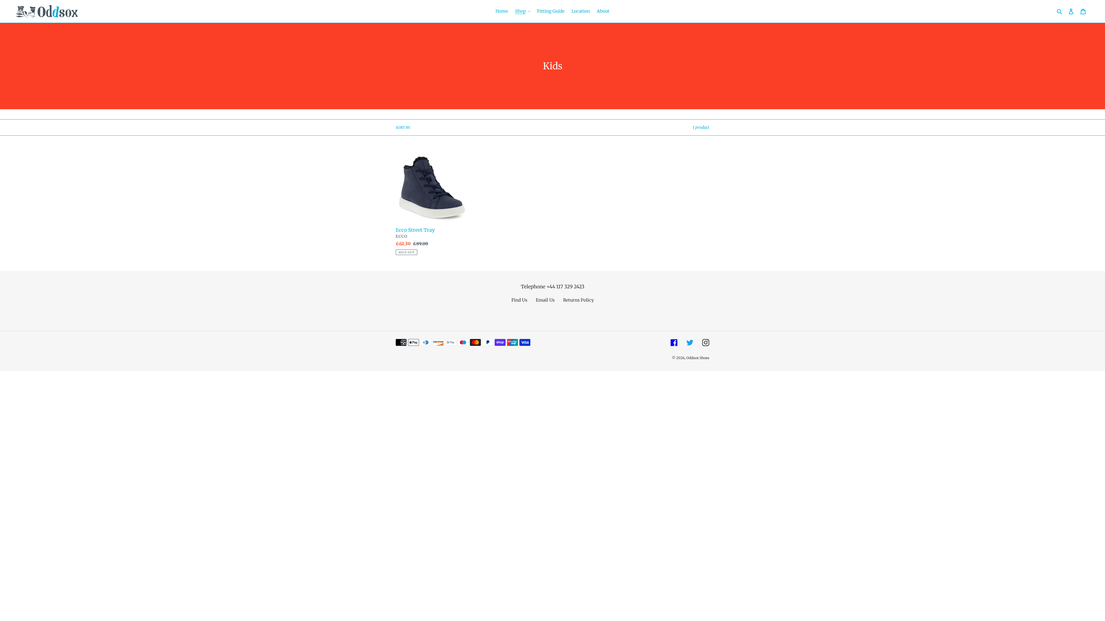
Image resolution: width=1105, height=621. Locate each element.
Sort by (403, 127)
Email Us (545, 300)
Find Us (519, 300)
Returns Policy (578, 300)
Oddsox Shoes (697, 358)
